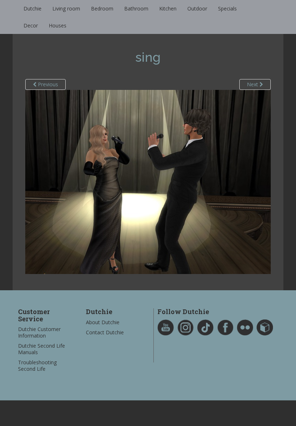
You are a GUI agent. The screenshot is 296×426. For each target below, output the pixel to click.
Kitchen (168, 8)
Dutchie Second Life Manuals (41, 349)
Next (253, 84)
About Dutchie (102, 322)
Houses (57, 25)
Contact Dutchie (105, 332)
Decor (30, 25)
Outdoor (197, 8)
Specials (227, 8)
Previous (47, 84)
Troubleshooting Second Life (37, 365)
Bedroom (102, 8)
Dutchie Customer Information (39, 332)
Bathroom (136, 8)
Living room (66, 8)
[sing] (148, 181)
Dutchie (32, 8)
